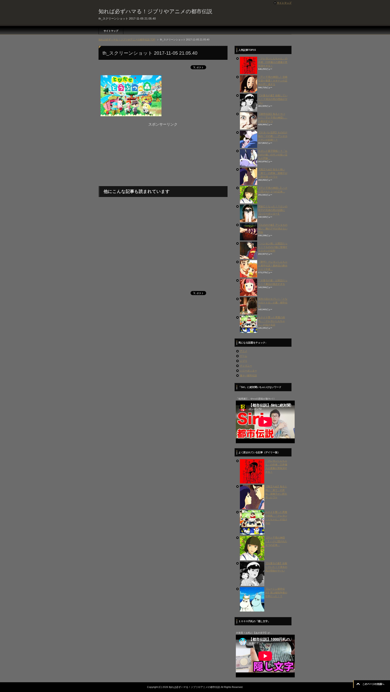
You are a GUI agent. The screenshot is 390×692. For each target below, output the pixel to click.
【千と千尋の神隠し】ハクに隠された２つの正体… (276, 541)
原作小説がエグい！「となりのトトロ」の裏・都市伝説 (272, 303)
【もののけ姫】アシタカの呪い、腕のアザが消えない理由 (272, 229)
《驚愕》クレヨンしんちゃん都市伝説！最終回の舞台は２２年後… (272, 266)
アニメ (243, 351)
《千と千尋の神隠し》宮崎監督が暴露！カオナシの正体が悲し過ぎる (272, 81)
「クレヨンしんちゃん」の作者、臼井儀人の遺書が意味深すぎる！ (272, 62)
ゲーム (243, 356)
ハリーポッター (248, 370)
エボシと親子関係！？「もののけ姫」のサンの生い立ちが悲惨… (272, 155)
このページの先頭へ (373, 684)
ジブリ (243, 361)
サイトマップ (111, 30)
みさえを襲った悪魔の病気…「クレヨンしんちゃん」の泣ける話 (271, 321)
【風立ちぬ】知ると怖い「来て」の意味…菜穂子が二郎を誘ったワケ (272, 173)
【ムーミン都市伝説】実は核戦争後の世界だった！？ (276, 593)
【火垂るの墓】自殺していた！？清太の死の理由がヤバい (272, 99)
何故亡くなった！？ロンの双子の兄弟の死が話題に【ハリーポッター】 (272, 210)
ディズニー (246, 365)
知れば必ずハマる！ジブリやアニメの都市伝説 (155, 11)
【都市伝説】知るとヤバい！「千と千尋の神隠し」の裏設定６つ (272, 118)
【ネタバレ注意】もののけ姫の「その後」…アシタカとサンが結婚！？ (272, 136)
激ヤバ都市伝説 (248, 375)
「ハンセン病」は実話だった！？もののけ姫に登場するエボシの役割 (272, 247)
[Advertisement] (163, 155)
